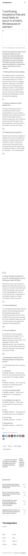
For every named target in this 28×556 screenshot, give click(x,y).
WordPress (23, 553)
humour (10, 446)
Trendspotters (7, 2)
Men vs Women (7, 449)
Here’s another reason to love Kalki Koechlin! (21, 462)
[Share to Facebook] (3, 436)
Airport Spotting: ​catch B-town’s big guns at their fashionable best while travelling (9, 502)
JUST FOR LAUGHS (20, 47)
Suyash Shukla (11, 47)
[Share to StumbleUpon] (20, 436)
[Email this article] (3, 439)
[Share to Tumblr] (23, 436)
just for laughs (17, 446)
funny (4, 446)
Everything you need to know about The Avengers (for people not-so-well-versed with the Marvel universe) (9, 463)
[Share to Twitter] (6, 436)
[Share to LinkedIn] (17, 436)
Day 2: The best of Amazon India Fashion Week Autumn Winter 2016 (11, 494)
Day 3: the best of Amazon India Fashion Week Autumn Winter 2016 (11, 486)
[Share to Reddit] (15, 436)
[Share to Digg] (12, 436)
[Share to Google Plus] (9, 436)
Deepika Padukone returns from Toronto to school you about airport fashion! (11, 511)
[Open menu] (25, 3)
